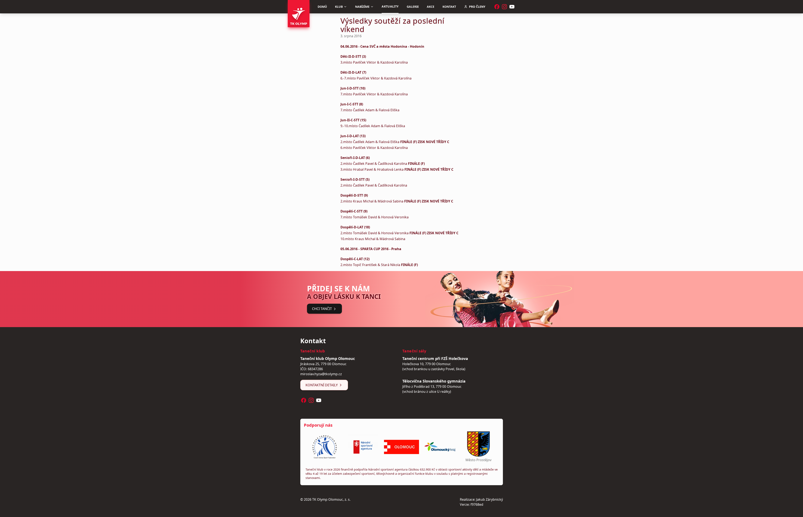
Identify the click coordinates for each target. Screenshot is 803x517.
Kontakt (449, 7)
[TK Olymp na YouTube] (512, 6)
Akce (430, 7)
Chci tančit (322, 308)
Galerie (413, 7)
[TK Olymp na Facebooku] (497, 6)
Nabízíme (362, 7)
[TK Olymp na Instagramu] (504, 6)
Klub (339, 7)
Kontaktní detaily (322, 385)
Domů (322, 7)
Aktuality (390, 6)
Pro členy (477, 7)
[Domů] (298, 13)
